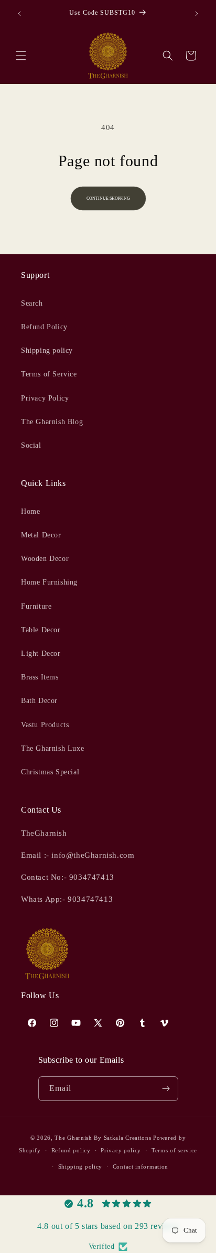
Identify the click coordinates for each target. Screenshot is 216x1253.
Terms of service (174, 1150)
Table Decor (41, 630)
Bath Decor (39, 701)
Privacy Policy (45, 398)
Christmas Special (50, 772)
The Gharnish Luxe (52, 748)
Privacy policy (121, 1150)
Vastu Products (45, 725)
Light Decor (41, 653)
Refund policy (71, 1150)
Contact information (140, 1166)
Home (30, 511)
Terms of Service (49, 374)
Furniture (36, 606)
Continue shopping (108, 198)
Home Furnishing (49, 582)
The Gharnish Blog (52, 422)
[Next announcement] (196, 13)
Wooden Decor (45, 559)
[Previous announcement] (19, 13)
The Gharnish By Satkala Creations (103, 1138)
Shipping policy (47, 350)
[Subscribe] (166, 1088)
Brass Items (40, 677)
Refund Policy (44, 327)
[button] (21, 55)
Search (32, 303)
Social (31, 445)
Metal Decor (41, 535)
